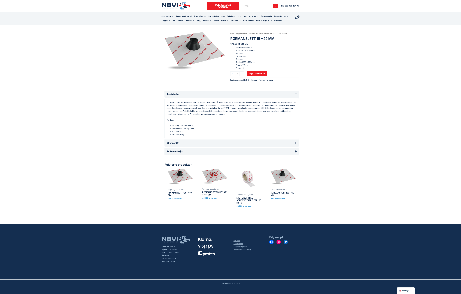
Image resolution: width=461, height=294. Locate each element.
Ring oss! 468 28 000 (290, 6)
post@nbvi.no (173, 249)
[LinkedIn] (286, 242)
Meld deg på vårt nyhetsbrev (223, 6)
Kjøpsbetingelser (240, 246)
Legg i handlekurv (257, 73)
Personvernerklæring (242, 249)
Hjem (232, 33)
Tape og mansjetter (256, 33)
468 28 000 (174, 246)
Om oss (237, 240)
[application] (287, 16)
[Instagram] (278, 242)
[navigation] (406, 290)
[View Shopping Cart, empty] (296, 18)
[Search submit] (275, 6)
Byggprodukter (241, 33)
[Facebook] (271, 242)
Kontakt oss (238, 243)
